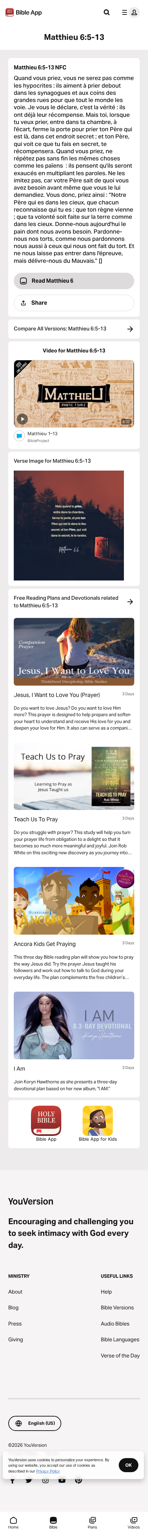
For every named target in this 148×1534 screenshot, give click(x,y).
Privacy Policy (48, 1471)
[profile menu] (129, 12)
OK (128, 1465)
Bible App (46, 1139)
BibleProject (38, 440)
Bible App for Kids (98, 1139)
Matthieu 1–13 (48, 433)
